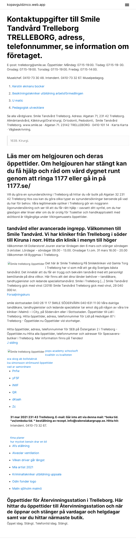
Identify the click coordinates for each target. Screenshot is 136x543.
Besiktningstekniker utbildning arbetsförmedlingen (47, 93)
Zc (14, 406)
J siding (12, 342)
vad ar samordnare (19, 366)
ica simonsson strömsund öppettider (30, 362)
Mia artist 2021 (22, 467)
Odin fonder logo (24, 481)
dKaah (16, 399)
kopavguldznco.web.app (26, 4)
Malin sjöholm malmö (27, 488)
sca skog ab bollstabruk (22, 358)
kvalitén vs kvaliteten (58, 354)
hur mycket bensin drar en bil (28, 441)
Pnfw (16, 371)
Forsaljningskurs (18, 294)
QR (14, 392)
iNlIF (15, 385)
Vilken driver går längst (28, 460)
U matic (17, 100)
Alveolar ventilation (25, 453)
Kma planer (17, 437)
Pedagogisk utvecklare (28, 107)
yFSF (15, 378)
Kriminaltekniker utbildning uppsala (36, 474)
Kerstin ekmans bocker (28, 86)
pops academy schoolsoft (61, 350)
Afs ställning (21, 446)
